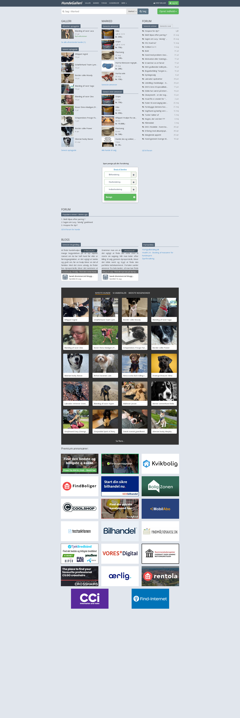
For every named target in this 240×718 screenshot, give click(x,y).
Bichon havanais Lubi (102, 375)
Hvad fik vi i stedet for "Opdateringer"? (156, 99)
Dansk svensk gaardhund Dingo (136, 431)
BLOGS (65, 239)
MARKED (107, 21)
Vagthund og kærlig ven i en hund (156, 111)
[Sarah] (65, 277)
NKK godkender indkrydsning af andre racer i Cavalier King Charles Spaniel (156, 67)
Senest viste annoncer (112, 91)
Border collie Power (161, 347)
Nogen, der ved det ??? (155, 119)
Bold (147, 51)
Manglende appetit (153, 135)
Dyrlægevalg (150, 75)
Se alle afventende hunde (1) (73, 42)
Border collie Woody (132, 319)
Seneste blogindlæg (71, 244)
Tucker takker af (152, 115)
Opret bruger (160, 3)
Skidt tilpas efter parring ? (156, 35)
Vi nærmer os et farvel (154, 63)
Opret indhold (167, 11)
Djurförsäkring (148, 258)
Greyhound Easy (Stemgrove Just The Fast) (83, 431)
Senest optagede (70, 49)
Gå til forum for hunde (70, 229)
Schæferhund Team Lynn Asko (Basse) (110, 319)
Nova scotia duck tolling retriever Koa (139, 375)
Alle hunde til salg (109, 150)
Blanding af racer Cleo (73, 347)
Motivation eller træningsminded (156, 59)
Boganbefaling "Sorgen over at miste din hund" (156, 71)
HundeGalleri (71, 3)
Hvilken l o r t (150, 47)
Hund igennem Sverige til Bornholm (156, 139)
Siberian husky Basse (73, 375)
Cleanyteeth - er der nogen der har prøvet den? (156, 95)
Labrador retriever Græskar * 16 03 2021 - (83, 403)
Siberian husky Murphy (162, 431)
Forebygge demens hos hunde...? (156, 107)
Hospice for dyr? (152, 31)
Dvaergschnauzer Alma (162, 375)
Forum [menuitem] (104, 3)
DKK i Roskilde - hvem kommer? (156, 127)
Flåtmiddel (149, 123)
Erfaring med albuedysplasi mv (156, 131)
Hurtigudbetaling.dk (150, 249)
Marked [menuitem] (96, 3)
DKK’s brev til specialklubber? (156, 87)
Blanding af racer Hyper (104, 403)
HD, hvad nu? (150, 43)
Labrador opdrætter (153, 79)
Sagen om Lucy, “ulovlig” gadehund (156, 39)
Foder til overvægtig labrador (156, 103)
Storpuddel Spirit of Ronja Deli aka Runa (111, 431)
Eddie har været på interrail (156, 91)
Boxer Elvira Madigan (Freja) (106, 347)
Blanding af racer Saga (162, 319)
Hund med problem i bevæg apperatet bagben (156, 55)
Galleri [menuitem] (88, 3)
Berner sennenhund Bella (163, 403)
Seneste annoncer (110, 26)
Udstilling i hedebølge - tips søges (156, 83)
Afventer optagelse (70, 26)
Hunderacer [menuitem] (114, 3)
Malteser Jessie (129, 403)
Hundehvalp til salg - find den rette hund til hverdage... (85, 271)
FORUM (147, 21)
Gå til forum (147, 150)
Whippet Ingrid (70, 319)
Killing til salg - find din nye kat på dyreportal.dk (122, 271)
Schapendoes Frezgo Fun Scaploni (137, 347)
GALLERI (66, 21)
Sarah (71, 276)
